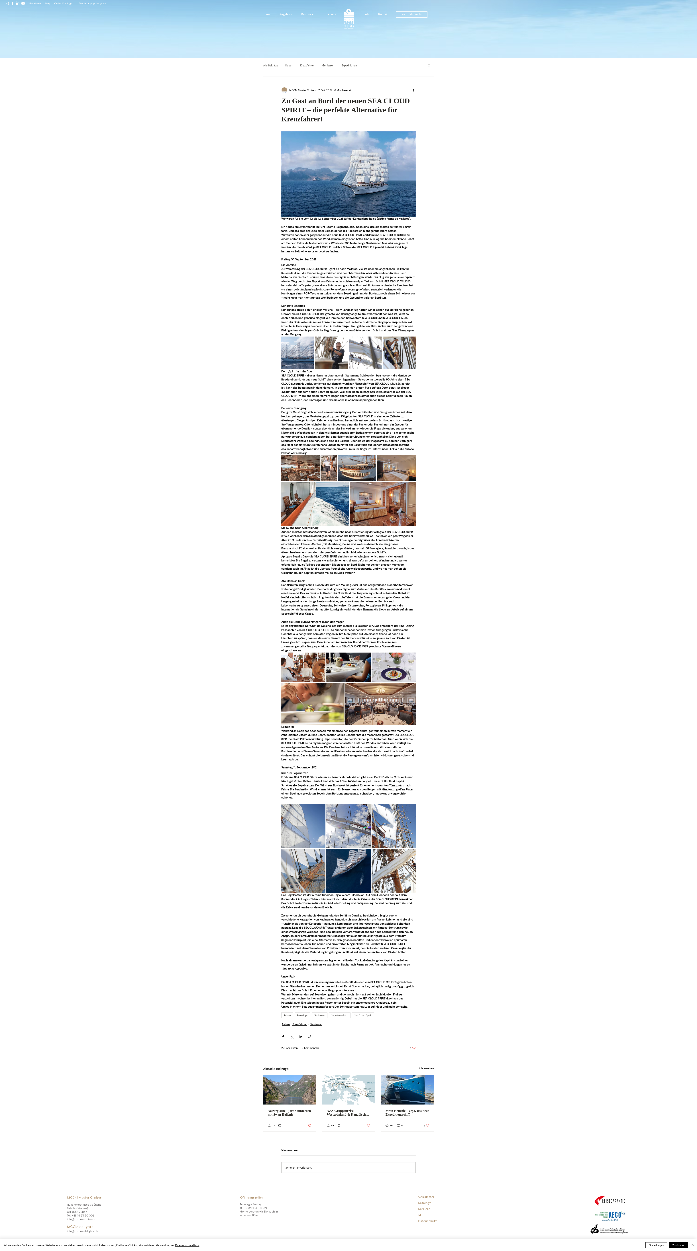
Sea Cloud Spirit (363, 1015)
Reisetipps (302, 1015)
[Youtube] (23, 3)
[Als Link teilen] (309, 1036)
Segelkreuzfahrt (339, 1015)
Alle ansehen (426, 1068)
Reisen (289, 65)
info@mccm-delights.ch (82, 1231)
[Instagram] (7, 3)
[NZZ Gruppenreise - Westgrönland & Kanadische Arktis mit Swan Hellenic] (348, 1090)
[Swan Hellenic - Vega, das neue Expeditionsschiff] (407, 1090)
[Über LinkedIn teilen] (301, 1036)
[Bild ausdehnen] (297, 353)
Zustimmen (678, 1245)
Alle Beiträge (270, 65)
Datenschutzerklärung (187, 1245)
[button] (35, 3)
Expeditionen (349, 65)
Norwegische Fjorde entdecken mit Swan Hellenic (289, 1112)
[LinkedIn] (18, 3)
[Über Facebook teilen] (283, 1036)
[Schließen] (692, 1245)
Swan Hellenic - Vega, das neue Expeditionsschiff (407, 1112)
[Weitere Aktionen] (413, 90)
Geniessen (328, 65)
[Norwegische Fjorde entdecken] (289, 1090)
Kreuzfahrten (307, 65)
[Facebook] (13, 3)
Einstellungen (656, 1245)
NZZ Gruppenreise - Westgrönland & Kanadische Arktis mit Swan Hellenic (347, 1112)
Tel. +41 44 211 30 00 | (81, 1215)
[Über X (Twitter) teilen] (292, 1036)
